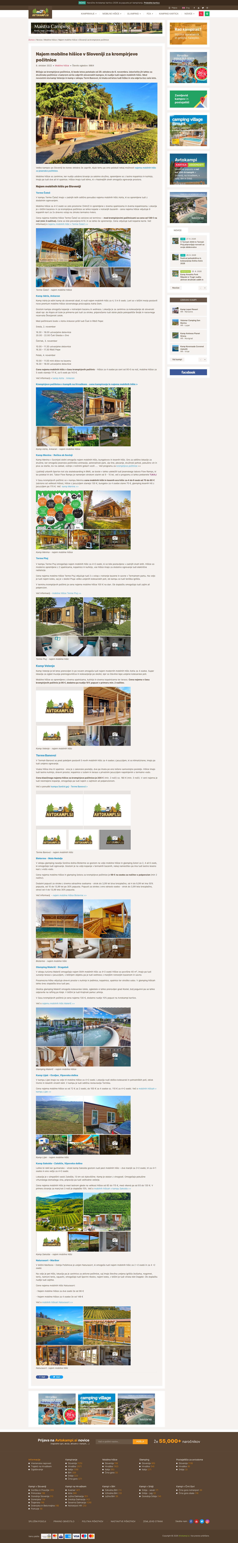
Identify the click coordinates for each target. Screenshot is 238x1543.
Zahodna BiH (113, 1490)
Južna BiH (111, 1496)
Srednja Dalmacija (79, 1499)
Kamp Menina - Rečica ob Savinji (54, 455)
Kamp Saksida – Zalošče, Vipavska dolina (59, 1163)
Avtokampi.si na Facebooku (188, 372)
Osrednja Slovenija (42, 1496)
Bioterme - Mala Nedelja (49, 858)
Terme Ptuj (42, 558)
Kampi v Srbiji (146, 1486)
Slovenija (75, 1463)
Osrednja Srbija (151, 1496)
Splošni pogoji (37, 1521)
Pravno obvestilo (64, 1521)
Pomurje (37, 1508)
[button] (172, 8)
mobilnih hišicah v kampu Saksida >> (112, 1188)
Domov (32, 40)
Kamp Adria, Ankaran (48, 296)
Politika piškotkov (92, 1521)
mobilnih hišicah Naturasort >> (57, 1302)
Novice (39, 40)
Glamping (144, 1459)
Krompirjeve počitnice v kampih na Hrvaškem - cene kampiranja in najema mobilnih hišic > (87, 384)
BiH (72, 1472)
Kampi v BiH (108, 1486)
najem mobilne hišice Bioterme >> (70, 895)
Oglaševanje (37, 1469)
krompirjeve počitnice (126, 466)
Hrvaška (75, 1466)
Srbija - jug (149, 1493)
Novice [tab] (178, 230)
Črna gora (75, 1479)
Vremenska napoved (41, 1463)
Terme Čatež (43, 192)
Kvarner (74, 1490)
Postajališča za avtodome (189, 1459)
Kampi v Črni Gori (185, 1486)
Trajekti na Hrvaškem (41, 1466)
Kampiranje (71, 1459)
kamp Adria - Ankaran (63, 378)
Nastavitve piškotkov (123, 1521)
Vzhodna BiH (113, 1493)
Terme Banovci (46, 755)
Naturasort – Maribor (47, 1260)
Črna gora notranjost (190, 1490)
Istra (72, 1493)
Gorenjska (38, 1499)
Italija (73, 1469)
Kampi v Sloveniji (37, 1486)
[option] (188, 243)
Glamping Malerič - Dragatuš (52, 967)
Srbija (73, 1475)
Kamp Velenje (45, 665)
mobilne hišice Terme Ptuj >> (66, 593)
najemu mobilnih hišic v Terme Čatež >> (68, 224)
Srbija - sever (150, 1490)
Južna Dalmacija (78, 1496)
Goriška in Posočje (42, 1490)
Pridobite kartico (152, 2)
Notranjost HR (77, 1505)
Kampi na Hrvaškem (75, 1486)
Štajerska (37, 1502)
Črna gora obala (188, 1493)
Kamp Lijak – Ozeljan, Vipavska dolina (57, 1075)
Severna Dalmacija (79, 1502)
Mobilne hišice (50, 40)
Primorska (38, 1493)
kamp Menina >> (70, 486)
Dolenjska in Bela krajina (45, 1505)
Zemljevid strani (153, 1521)
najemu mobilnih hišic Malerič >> (58, 1003)
